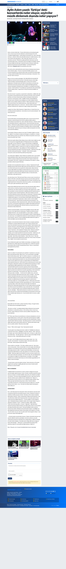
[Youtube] (53, 491)
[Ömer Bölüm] (45, 140)
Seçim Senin (50, 141)
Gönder (10, 478)
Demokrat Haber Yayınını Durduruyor (52, 105)
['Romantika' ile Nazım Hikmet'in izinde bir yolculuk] (13, 443)
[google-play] (52, 493)
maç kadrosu (31, 505)
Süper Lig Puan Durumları (44, 4)
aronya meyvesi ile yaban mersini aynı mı (13, 505)
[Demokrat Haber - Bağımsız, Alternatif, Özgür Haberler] (14, 1)
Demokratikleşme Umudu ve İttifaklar (53, 146)
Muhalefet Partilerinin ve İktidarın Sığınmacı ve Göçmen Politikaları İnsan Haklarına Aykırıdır (52, 124)
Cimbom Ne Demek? (20, 504)
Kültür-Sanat (10, 7)
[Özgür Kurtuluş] (45, 108)
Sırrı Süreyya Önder (51, 135)
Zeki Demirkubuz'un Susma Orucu (52, 119)
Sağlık (33, 4)
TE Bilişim (57, 505)
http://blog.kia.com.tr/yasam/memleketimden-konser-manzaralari (22, 427)
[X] (48, 491)
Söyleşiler (18, 4)
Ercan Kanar (50, 121)
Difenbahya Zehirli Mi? (27, 504)
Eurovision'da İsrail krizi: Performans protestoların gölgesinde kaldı (12, 458)
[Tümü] (57, 82)
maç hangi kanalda (36, 505)
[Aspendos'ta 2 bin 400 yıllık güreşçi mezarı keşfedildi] (24, 443)
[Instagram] (49, 491)
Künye (8, 504)
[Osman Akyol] (45, 159)
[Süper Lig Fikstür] (57, 196)
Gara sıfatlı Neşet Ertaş (52, 136)
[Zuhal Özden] (45, 118)
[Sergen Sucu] (45, 154)
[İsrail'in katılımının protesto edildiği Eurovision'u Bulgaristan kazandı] (35, 443)
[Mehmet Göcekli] (45, 104)
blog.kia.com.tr (16, 66)
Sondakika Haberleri (11, 4)
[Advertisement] (50, 65)
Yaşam (29, 4)
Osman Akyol (50, 158)
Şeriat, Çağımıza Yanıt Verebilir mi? (52, 160)
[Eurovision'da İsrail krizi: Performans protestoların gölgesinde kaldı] (13, 453)
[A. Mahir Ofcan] (45, 145)
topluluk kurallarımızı (16, 481)
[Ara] (57, 5)
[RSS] (55, 491)
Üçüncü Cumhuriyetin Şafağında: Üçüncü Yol (52, 151)
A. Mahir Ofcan (50, 144)
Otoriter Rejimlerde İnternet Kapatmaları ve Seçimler (53, 109)
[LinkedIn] (51, 491)
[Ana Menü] (58, 5)
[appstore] (48, 493)
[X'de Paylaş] (10, 43)
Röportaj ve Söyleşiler (13, 504)
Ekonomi (36, 4)
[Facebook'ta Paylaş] (8, 43)
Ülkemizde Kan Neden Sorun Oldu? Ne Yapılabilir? (53, 128)
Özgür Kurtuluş (51, 107)
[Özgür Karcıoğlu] (45, 127)
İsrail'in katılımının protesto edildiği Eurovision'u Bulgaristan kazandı (35, 448)
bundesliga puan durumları (24, 505)
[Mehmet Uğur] (45, 113)
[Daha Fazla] (13, 43)
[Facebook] (46, 491)
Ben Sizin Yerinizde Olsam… (53, 155)
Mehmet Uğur (50, 112)
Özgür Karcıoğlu (51, 126)
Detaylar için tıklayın (50, 192)
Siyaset (26, 4)
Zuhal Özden (50, 117)
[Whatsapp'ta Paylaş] (12, 43)
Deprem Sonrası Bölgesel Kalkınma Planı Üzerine (52, 114)
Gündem (22, 4)
